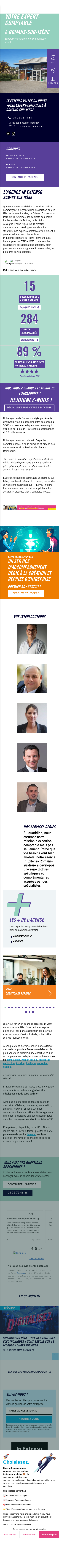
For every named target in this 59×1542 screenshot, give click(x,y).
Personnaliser (29, 1534)
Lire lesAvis (37, 1258)
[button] (5, 1007)
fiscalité (20, 1063)
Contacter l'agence (25, 177)
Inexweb (31, 1134)
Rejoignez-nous (27, 307)
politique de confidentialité (19, 1432)
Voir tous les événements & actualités (27, 1372)
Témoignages (27, 340)
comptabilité (13, 1060)
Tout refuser (10, 1534)
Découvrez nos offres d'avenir (29, 408)
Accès (53, 63)
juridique (31, 1063)
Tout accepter (49, 1534)
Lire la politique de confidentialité (17, 1524)
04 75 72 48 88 (22, 118)
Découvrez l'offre (26, 593)
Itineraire (53, 83)
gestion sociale (29, 1060)
